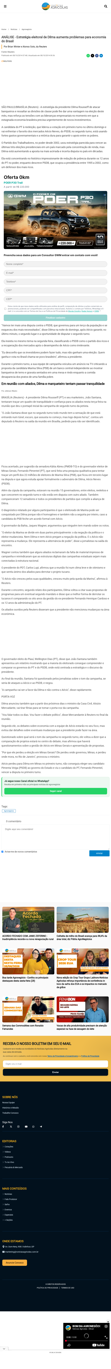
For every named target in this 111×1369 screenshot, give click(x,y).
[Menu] (5, 6)
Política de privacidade (47, 1288)
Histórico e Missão (10, 1108)
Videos (8, 1152)
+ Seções (9, 1220)
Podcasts (9, 1157)
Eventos (8, 1209)
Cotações (9, 1146)
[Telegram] (41, 1126)
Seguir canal (56, 791)
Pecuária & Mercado (14, 1167)
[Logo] (54, 6)
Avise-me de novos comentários (21, 851)
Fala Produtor (11, 1199)
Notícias (8, 1194)
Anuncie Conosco (15, 1262)
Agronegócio (9, 811)
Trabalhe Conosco (10, 1113)
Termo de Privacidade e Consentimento (62, 1056)
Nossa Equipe (8, 1102)
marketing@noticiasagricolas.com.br (21, 1252)
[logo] (10, 1271)
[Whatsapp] (88, 55)
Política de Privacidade (90, 1056)
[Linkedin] (101, 55)
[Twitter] (92, 55)
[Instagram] (18, 1126)
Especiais (9, 1215)
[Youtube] (26, 1126)
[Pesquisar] (106, 6)
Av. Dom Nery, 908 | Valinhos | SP (19, 1246)
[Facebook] (97, 55)
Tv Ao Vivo (9, 1162)
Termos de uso (67, 1288)
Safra (7, 1204)
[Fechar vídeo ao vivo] (108, 1321)
